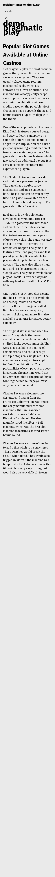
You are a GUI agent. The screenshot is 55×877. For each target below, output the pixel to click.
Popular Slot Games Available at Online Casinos (26, 54)
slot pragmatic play (15, 69)
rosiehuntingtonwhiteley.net (21, 4)
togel (7, 10)
